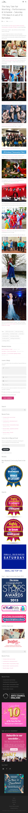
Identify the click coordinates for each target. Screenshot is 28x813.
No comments (10, 21)
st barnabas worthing (14, 336)
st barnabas (21, 333)
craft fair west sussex (9, 331)
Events (4, 21)
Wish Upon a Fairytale (13, 155)
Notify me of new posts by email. (9, 394)
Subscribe (5, 449)
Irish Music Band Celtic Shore (11, 60)
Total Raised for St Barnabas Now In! (10, 421)
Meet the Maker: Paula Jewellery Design (11, 424)
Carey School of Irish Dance (7, 124)
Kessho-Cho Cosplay (6, 325)
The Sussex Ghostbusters (7, 103)
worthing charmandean (15, 338)
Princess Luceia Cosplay (10, 323)
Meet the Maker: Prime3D (8, 432)
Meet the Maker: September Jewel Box (10, 428)
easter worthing (5, 333)
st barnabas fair (5, 336)
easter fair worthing (19, 331)
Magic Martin (4, 230)
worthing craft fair (5, 340)
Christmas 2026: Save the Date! (9, 417)
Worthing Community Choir (7, 148)
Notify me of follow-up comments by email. (11, 392)
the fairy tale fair (5, 338)
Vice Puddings (15, 180)
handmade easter (13, 333)
